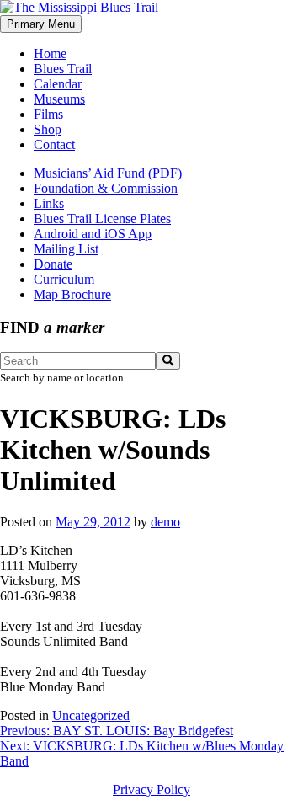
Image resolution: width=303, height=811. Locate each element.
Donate (53, 264)
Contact (54, 144)
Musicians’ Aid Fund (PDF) (108, 173)
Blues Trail (63, 68)
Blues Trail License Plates (102, 218)
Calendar (58, 84)
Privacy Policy (151, 789)
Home (50, 53)
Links (49, 203)
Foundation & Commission (106, 188)
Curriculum (64, 279)
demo (165, 522)
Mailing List (66, 249)
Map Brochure (72, 294)
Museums (59, 99)
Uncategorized (91, 715)
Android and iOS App (93, 234)
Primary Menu (41, 24)
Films (48, 114)
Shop (47, 129)
